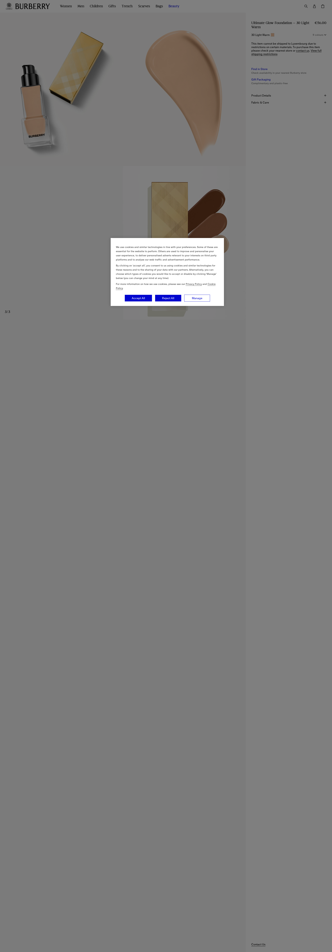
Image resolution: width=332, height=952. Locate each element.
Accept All (138, 298)
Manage (197, 298)
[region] (167, 272)
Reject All (168, 298)
